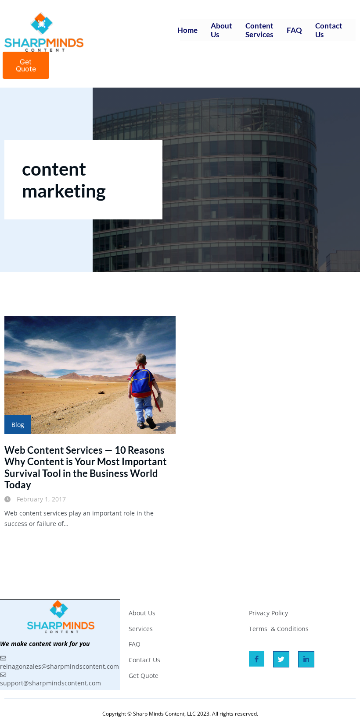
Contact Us (328, 30)
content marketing (64, 179)
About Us (221, 30)
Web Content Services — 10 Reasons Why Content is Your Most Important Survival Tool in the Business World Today (85, 467)
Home (187, 30)
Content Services (259, 30)
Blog (17, 424)
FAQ (294, 30)
